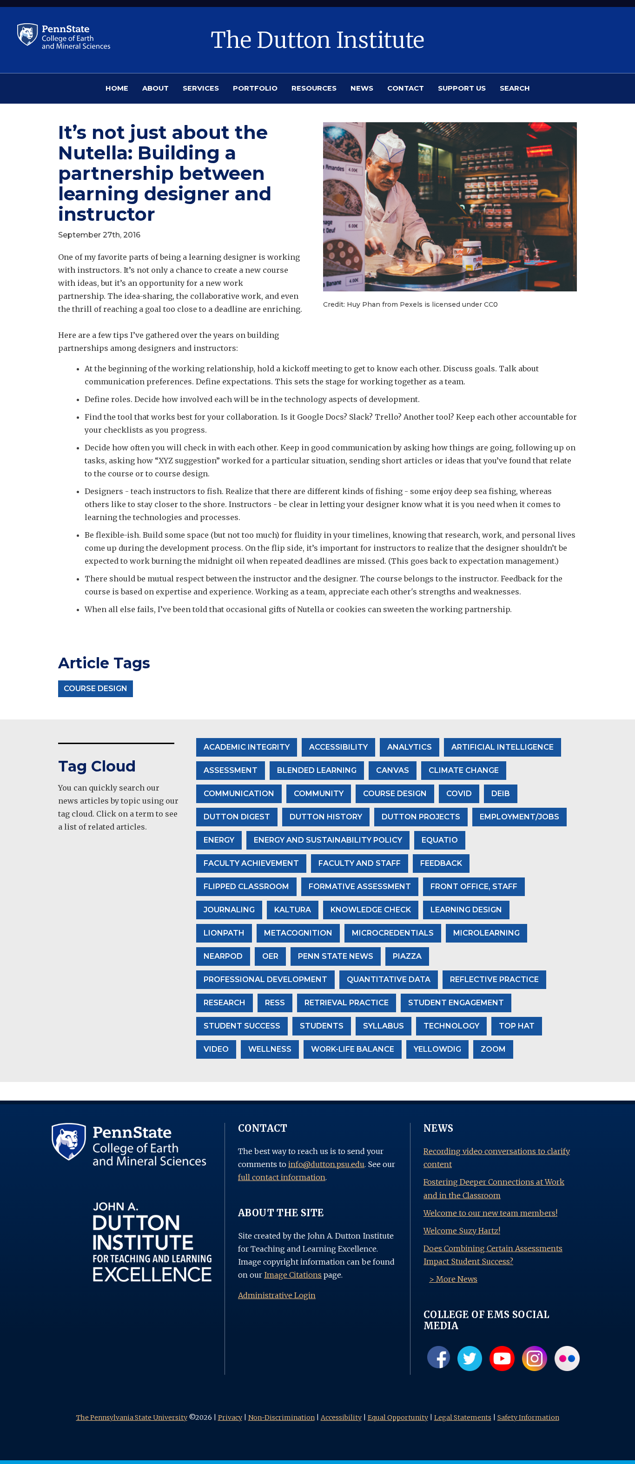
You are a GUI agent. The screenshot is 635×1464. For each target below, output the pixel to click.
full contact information (281, 1177)
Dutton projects (421, 816)
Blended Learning (317, 770)
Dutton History (326, 816)
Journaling (229, 909)
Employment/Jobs (519, 816)
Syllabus (383, 1026)
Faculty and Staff (359, 863)
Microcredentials (393, 933)
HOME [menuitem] (117, 88)
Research (224, 1002)
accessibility (338, 747)
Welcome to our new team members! (490, 1213)
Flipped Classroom (246, 886)
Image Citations (293, 1274)
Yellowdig (437, 1049)
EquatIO (440, 840)
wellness (269, 1049)
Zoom (493, 1049)
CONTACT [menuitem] (405, 88)
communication (239, 793)
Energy (219, 840)
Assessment (231, 770)
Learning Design (466, 909)
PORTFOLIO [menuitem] (255, 88)
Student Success (242, 1026)
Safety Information (528, 1417)
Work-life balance (352, 1049)
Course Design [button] (95, 688)
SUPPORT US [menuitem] (462, 88)
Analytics (409, 747)
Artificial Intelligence (502, 747)
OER (270, 956)
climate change (464, 770)
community (319, 793)
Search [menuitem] (515, 88)
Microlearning (486, 933)
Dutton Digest (237, 816)
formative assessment (360, 886)
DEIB (500, 793)
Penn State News (335, 956)
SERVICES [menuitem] (201, 88)
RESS (275, 1002)
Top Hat (517, 1026)
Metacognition (298, 933)
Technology (451, 1026)
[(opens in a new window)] (63, 35)
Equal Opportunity (398, 1417)
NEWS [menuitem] (362, 88)
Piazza (407, 956)
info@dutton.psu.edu (326, 1164)
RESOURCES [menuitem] (314, 88)
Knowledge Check (371, 909)
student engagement (456, 1002)
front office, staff (473, 886)
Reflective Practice (494, 979)
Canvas (392, 770)
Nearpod (223, 956)
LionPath (224, 933)
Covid (459, 793)
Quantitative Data (388, 979)
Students (322, 1026)
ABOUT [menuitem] (155, 88)
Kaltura (292, 909)
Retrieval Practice (346, 1002)
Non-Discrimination (281, 1417)
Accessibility (341, 1417)
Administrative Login (277, 1295)
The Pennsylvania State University (131, 1417)
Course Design (395, 793)
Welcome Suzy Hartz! (461, 1230)
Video (216, 1049)
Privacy (230, 1417)
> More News (453, 1279)
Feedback (441, 863)
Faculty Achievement (251, 863)
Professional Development (265, 979)
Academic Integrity (247, 747)
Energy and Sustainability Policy (328, 840)
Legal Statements (462, 1417)
